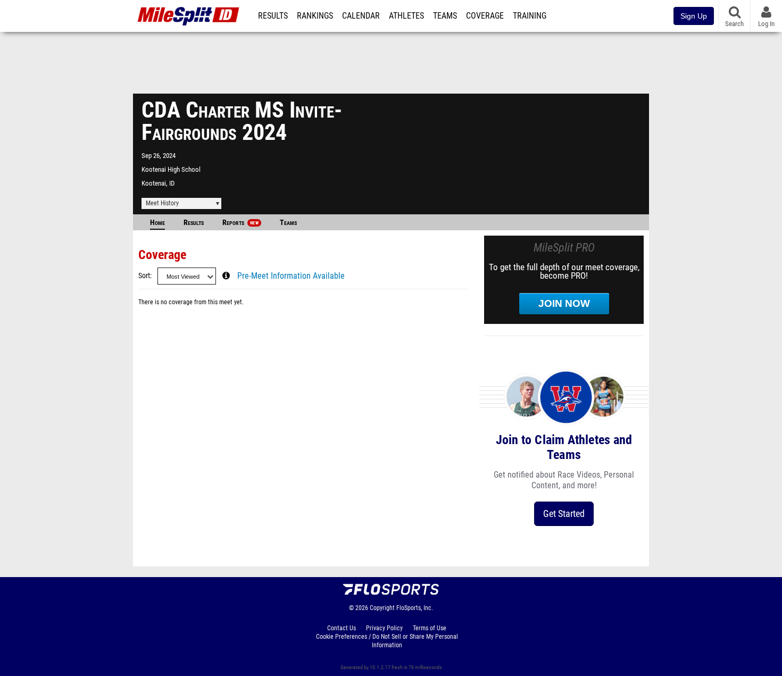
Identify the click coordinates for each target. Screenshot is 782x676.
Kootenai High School (171, 169)
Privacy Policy (384, 628)
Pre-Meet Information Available (291, 276)
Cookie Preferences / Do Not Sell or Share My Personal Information (387, 641)
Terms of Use (429, 628)
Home (157, 222)
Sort (144, 275)
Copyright (382, 608)
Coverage (485, 16)
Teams (445, 16)
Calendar (361, 16)
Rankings (315, 16)
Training (529, 16)
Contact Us (341, 628)
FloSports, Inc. (414, 608)
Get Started (564, 513)
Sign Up (693, 16)
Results (273, 16)
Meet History (162, 203)
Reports (240, 222)
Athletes (406, 16)
